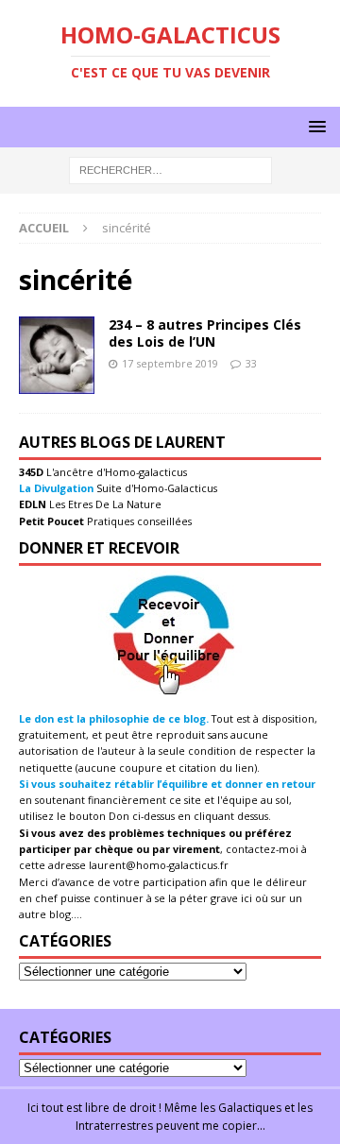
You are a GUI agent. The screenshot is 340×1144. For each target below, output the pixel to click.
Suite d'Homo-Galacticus (155, 488)
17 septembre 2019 (170, 363)
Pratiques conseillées (138, 521)
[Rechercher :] (170, 170)
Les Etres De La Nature (104, 504)
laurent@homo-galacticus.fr (159, 865)
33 (251, 363)
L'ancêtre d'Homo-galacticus (115, 472)
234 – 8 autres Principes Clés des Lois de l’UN (205, 333)
